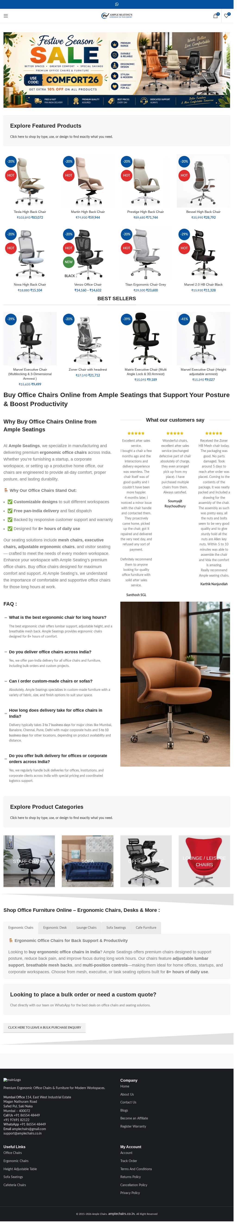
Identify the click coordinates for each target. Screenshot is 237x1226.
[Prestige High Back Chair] (145, 181)
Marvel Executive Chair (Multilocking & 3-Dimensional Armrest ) (30, 374)
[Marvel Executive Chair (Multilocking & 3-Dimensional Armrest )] (30, 338)
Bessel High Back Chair (203, 212)
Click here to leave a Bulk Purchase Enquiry (44, 1027)
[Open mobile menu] (5, 15)
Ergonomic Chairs (15, 1161)
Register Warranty (133, 1126)
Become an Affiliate (134, 1118)
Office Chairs (12, 1153)
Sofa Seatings (13, 1177)
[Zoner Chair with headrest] (88, 338)
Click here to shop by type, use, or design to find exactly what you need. (61, 137)
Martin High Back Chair (88, 212)
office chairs (99, 580)
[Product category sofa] (87, 861)
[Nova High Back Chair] (30, 253)
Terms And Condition (135, 1169)
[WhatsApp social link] (117, 4)
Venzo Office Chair (88, 284)
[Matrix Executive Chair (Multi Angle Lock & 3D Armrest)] (145, 338)
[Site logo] (117, 15)
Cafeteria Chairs (14, 1185)
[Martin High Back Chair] (88, 181)
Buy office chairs (43, 566)
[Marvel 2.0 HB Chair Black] (203, 253)
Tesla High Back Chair (30, 212)
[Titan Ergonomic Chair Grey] (145, 253)
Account (126, 1153)
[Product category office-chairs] (146, 861)
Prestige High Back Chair (145, 212)
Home (124, 1086)
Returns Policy (130, 1177)
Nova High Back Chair (30, 284)
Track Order (128, 1161)
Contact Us (128, 1102)
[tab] (20, 928)
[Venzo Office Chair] (88, 253)
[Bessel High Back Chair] (203, 181)
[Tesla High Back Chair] (30, 181)
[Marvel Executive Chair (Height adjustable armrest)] (203, 338)
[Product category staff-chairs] (29, 861)
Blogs (124, 1110)
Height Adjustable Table (20, 1169)
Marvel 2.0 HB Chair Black (203, 284)
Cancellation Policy (133, 1185)
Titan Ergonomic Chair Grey (145, 284)
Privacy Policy (130, 1193)
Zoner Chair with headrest (88, 369)
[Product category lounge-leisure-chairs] (204, 861)
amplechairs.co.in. (122, 1214)
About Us (127, 1094)
